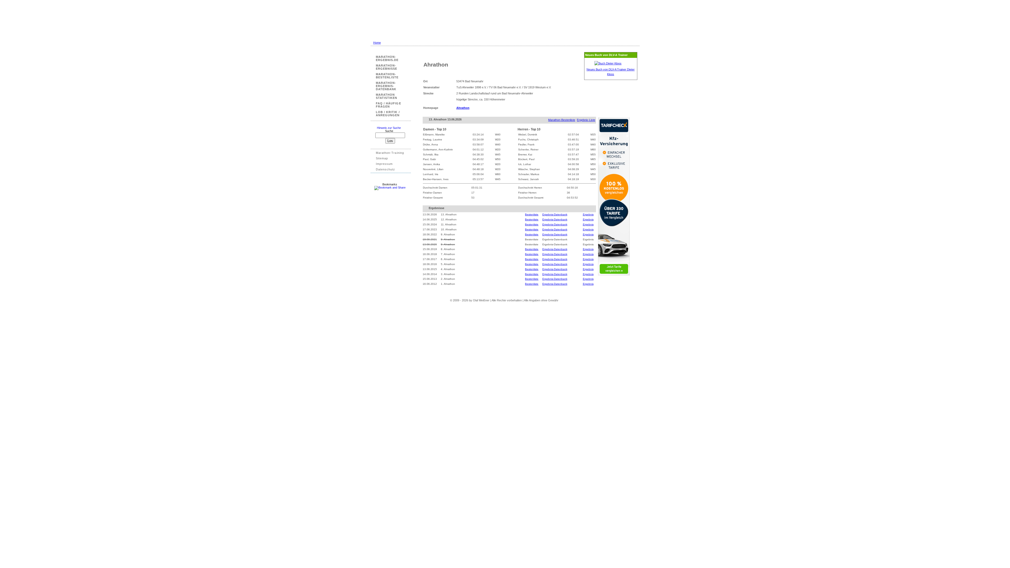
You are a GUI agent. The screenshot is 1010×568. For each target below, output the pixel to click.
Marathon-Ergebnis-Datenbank (386, 86)
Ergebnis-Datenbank (554, 214)
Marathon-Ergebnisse (386, 67)
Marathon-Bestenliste (387, 76)
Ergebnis (588, 214)
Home (377, 42)
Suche (390, 131)
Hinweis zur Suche (389, 127)
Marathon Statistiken (386, 96)
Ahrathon (462, 107)
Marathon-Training (390, 152)
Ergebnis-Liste (586, 119)
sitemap (382, 158)
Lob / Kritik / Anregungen (388, 113)
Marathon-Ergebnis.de (387, 58)
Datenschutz (385, 169)
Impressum (384, 163)
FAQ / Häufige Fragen (388, 105)
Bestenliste (531, 214)
